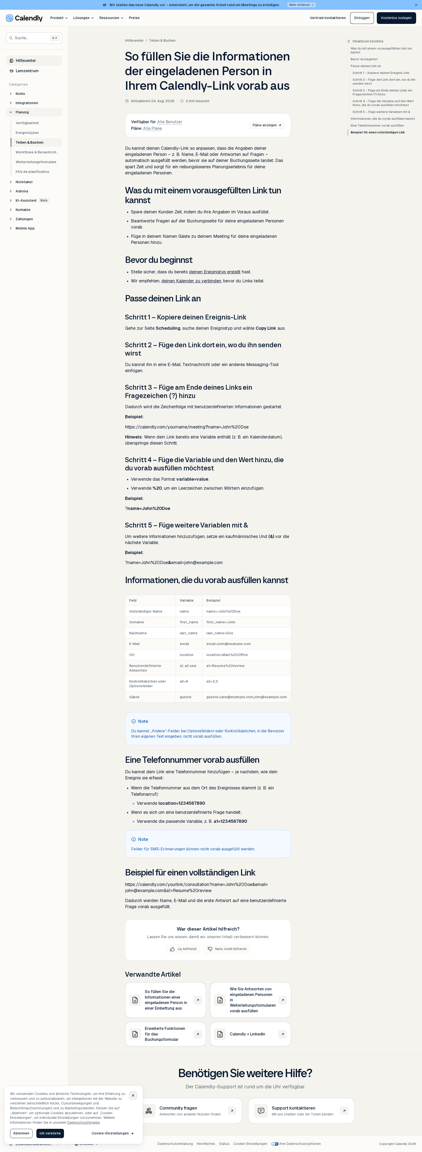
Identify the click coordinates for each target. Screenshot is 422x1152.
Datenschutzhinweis (83, 1122)
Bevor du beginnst (364, 59)
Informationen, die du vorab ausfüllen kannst (383, 119)
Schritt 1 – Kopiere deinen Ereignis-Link (381, 73)
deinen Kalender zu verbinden (191, 281)
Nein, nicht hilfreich (231, 949)
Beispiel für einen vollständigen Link (378, 132)
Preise (134, 18)
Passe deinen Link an (366, 66)
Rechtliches (206, 1144)
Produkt (56, 18)
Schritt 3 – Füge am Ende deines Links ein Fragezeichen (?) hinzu (382, 92)
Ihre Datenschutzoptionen (300, 1144)
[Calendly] (24, 18)
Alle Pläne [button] (152, 128)
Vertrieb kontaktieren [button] (328, 18)
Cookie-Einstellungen (250, 1144)
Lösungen (81, 18)
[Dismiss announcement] (416, 5)
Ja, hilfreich (187, 949)
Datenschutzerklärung (175, 1144)
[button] (396, 18)
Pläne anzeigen (265, 125)
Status (224, 1144)
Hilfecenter (134, 40)
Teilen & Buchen (162, 40)
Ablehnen (21, 1133)
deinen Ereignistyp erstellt (215, 272)
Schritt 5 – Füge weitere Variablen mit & (381, 112)
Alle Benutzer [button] (169, 121)
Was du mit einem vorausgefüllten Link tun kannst (381, 50)
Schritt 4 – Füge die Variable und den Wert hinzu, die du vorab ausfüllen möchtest (383, 103)
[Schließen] (133, 1095)
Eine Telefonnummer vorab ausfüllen (377, 126)
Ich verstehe (50, 1133)
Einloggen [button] (362, 18)
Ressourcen (109, 18)
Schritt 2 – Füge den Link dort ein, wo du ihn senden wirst (384, 82)
